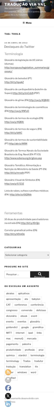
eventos (22, 321)
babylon (36, 299)
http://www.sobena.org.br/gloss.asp (23, 158)
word (33, 372)
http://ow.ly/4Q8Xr (14, 122)
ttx (36, 366)
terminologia (37, 355)
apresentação (13, 299)
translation (25, 366)
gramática (38, 327)
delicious (41, 310)
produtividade (13, 349)
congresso (11, 310)
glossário (35, 321)
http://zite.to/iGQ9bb (21, 194)
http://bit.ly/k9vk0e (14, 234)
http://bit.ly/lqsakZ (14, 82)
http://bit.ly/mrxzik (14, 172)
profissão (30, 349)
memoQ (19, 338)
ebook (24, 316)
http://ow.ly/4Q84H (39, 100)
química (10, 355)
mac (8, 338)
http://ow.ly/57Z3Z (14, 183)
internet (20, 332)
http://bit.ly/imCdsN (23, 93)
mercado (31, 338)
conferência (37, 304)
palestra (26, 344)
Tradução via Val (25, 4)
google (25, 327)
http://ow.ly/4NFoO (19, 111)
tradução (11, 366)
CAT (8, 304)
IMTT (9, 332)
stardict (22, 355)
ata (26, 299)
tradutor (38, 361)
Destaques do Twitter (19, 47)
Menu (29, 22)
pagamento (12, 344)
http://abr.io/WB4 (18, 143)
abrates (10, 293)
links (39, 332)
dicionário (11, 316)
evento (10, 321)
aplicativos (24, 293)
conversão (26, 310)
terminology (12, 361)
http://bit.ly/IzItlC (13, 132)
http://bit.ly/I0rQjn (30, 223)
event (34, 316)
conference (21, 304)
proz (41, 349)
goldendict (12, 327)
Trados (26, 361)
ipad (30, 332)
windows (22, 372)
